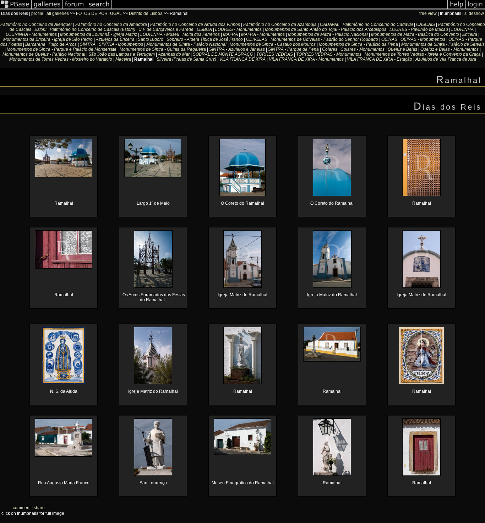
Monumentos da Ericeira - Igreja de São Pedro (48, 39)
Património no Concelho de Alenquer (36, 24)
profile (37, 13)
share (39, 507)
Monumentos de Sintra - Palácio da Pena (358, 44)
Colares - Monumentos (362, 49)
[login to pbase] (475, 8)
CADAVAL (329, 24)
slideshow (474, 13)
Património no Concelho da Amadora (111, 24)
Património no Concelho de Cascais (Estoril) (92, 29)
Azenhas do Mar (174, 54)
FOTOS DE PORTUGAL (99, 13)
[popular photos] (279, 8)
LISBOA (205, 29)
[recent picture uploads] (47, 8)
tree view (428, 13)
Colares (329, 49)
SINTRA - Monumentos (121, 44)
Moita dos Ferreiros (201, 34)
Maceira (123, 59)
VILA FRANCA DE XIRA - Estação (379, 59)
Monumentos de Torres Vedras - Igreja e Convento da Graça (423, 54)
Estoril (40, 29)
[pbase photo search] (99, 8)
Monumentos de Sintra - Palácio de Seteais (443, 44)
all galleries (58, 13)
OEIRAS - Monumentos (422, 39)
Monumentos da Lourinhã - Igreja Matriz (98, 34)
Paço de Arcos (63, 44)
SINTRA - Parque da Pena (293, 49)
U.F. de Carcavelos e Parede (166, 29)
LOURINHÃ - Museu (159, 34)
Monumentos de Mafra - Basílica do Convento (415, 34)
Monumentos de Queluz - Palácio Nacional (43, 54)
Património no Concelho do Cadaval (378, 24)
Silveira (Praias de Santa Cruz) (186, 59)
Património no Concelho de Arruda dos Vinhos (195, 24)
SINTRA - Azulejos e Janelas (237, 49)
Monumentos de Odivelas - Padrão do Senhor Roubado (324, 39)
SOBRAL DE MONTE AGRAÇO (223, 54)
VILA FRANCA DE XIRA (242, 59)
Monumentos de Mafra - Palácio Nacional (328, 34)
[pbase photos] (16, 8)
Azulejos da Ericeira (115, 39)
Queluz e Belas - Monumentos (449, 49)
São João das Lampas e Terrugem (121, 54)
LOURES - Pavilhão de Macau (418, 29)
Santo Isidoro (150, 39)
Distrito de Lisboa (146, 13)
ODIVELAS (257, 39)
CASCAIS (425, 24)
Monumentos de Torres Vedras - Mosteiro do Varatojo (60, 59)
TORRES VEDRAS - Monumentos (328, 54)
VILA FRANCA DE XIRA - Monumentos (306, 59)
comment (22, 507)
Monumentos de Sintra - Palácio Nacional (186, 44)
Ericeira (469, 34)
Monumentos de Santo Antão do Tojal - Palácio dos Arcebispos (325, 29)
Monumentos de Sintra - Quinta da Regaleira (163, 49)
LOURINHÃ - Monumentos (31, 34)
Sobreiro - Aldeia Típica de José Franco (205, 39)
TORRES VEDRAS (274, 54)
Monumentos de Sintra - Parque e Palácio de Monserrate (61, 49)
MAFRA (230, 34)
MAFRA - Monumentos (263, 34)
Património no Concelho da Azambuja (280, 24)
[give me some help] (456, 8)
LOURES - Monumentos (238, 29)
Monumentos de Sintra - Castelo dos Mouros (273, 44)
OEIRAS (389, 39)
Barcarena (35, 44)
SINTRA (88, 44)
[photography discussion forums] (74, 8)
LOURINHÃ (462, 29)
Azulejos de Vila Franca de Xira (445, 59)
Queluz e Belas (402, 49)
